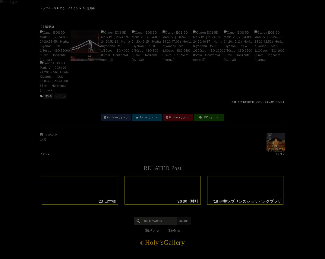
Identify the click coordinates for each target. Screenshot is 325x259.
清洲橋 (48, 96)
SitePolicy (152, 230)
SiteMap (174, 230)
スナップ (60, 96)
